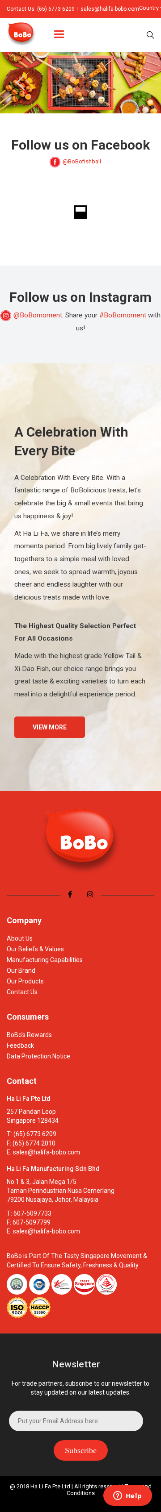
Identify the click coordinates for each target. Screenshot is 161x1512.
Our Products (25, 981)
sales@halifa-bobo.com (109, 9)
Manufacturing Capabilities (45, 959)
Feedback (20, 1045)
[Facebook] (70, 894)
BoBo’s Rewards (29, 1034)
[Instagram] (90, 894)
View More (50, 727)
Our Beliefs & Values (35, 949)
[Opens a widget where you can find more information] (127, 1496)
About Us (20, 938)
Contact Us (22, 992)
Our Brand (21, 970)
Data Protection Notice (38, 1056)
